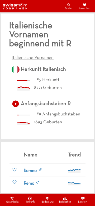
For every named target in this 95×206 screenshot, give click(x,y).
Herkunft (30, 202)
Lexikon (82, 202)
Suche (68, 8)
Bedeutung (47, 202)
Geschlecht (12, 202)
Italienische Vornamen (33, 58)
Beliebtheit (65, 202)
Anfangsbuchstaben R (46, 103)
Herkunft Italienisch (43, 69)
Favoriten (84, 8)
